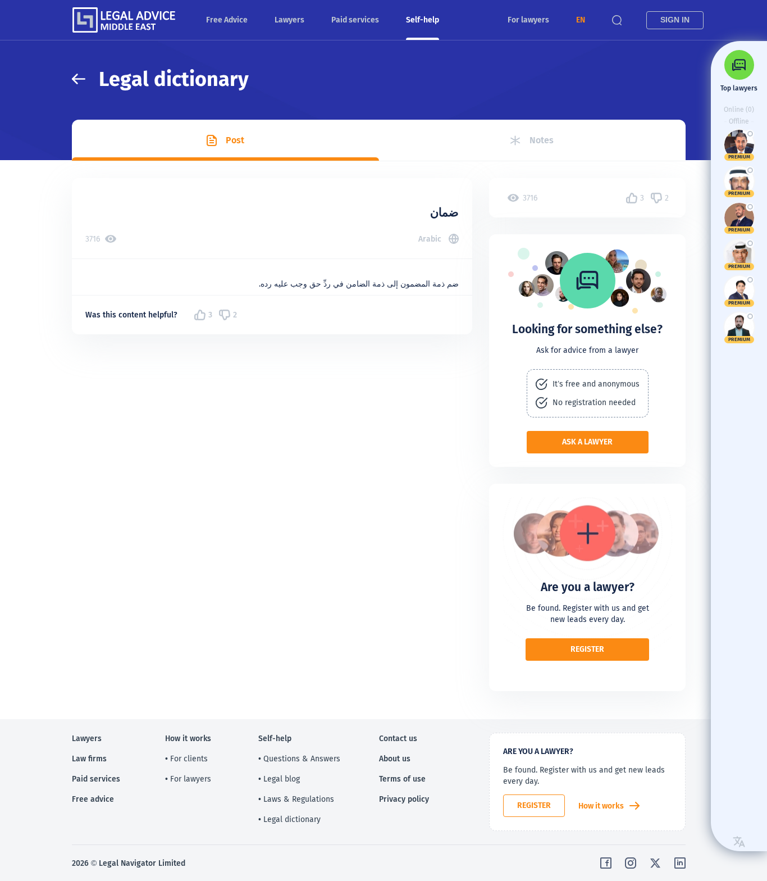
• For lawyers (188, 778)
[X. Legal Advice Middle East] (655, 863)
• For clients (186, 758)
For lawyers (528, 19)
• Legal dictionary (289, 819)
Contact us (398, 738)
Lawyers (289, 19)
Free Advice (227, 19)
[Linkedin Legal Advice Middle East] (680, 863)
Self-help (422, 19)
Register (587, 649)
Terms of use (402, 778)
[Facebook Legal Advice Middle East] (605, 863)
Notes (541, 140)
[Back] (85, 79)
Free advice (93, 799)
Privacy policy (404, 799)
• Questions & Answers (299, 758)
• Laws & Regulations (296, 799)
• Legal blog (279, 778)
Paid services (355, 19)
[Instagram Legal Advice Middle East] (630, 863)
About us (394, 758)
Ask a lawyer (587, 441)
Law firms (89, 758)
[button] (581, 20)
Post (235, 140)
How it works (601, 805)
